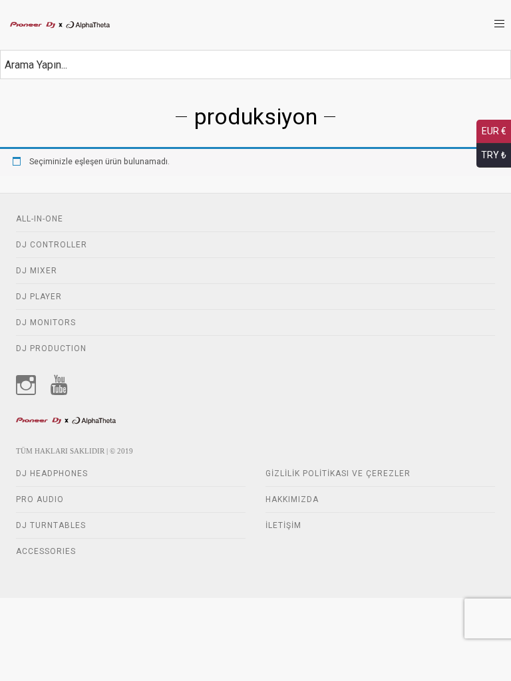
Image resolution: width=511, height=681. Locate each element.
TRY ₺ (493, 155)
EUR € (494, 131)
